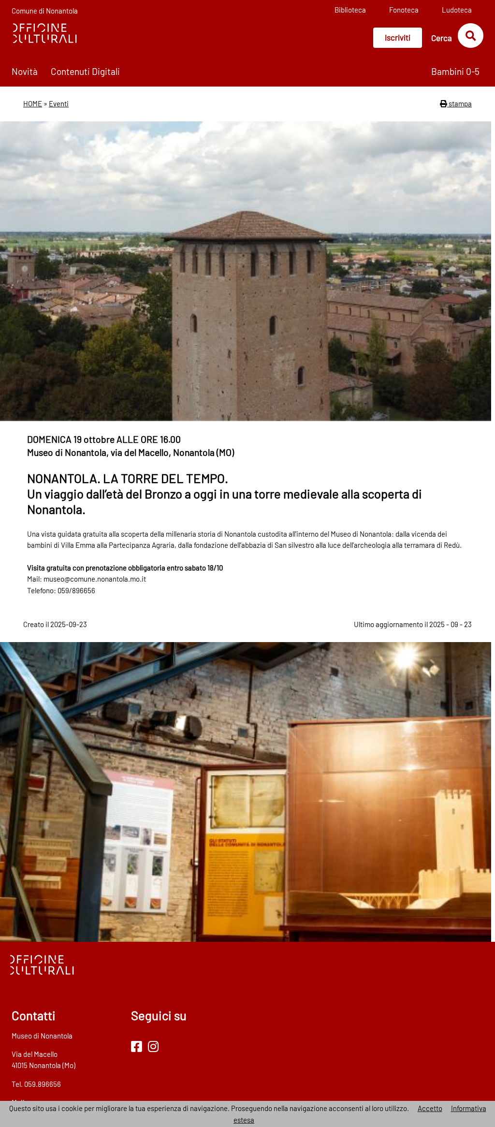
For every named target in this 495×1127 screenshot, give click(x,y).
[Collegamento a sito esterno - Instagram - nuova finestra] (153, 1046)
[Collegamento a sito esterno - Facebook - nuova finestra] (136, 1046)
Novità (25, 71)
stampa (459, 103)
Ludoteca (457, 9)
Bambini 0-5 (455, 71)
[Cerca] (470, 35)
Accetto (430, 1108)
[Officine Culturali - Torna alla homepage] (44, 32)
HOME (32, 103)
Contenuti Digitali (85, 71)
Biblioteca (350, 9)
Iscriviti (397, 37)
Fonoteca (404, 9)
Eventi (59, 103)
